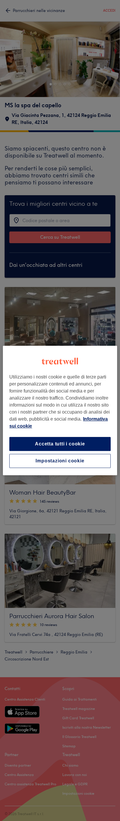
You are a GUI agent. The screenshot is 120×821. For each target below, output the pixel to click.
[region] (60, 411)
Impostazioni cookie (60, 460)
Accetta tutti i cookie (60, 443)
